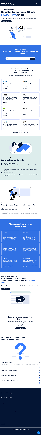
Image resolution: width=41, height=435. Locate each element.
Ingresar (37, 0)
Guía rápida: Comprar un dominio (8, 405)
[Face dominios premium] (2, 423)
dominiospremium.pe (30, 430)
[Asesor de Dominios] (38, 432)
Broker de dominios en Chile (7, 407)
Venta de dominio (24, 395)
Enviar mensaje (20, 328)
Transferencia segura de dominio (27, 401)
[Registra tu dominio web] (36, 3)
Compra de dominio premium (27, 393)
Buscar (32, 58)
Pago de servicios (30, 0)
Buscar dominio (6, 21)
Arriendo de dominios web (26, 399)
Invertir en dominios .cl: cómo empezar (9, 409)
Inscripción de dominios (6, 403)
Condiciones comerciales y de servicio (28, 397)
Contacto (3, 420)
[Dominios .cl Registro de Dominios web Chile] (7, 3)
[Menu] (39, 4)
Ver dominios (5, 288)
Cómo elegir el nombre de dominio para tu (9, 411)
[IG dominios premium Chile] (4, 423)
